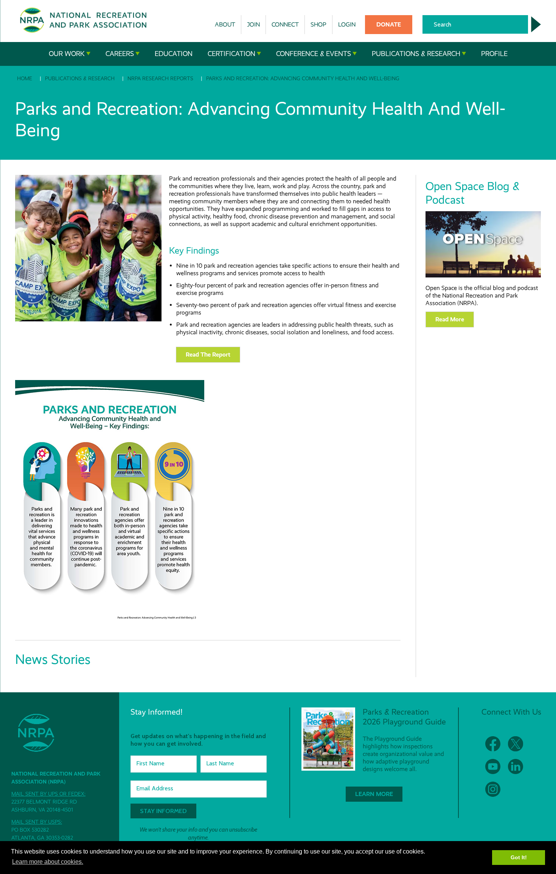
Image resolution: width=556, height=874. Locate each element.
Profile (494, 54)
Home (24, 78)
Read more (449, 319)
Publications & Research (416, 54)
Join (253, 24)
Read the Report (208, 354)
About (225, 24)
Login (347, 24)
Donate (388, 24)
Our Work (67, 54)
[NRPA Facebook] (492, 743)
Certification (231, 54)
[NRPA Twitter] (515, 743)
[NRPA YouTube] (492, 766)
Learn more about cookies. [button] (47, 861)
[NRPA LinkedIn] (515, 766)
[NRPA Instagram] (492, 789)
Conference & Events (313, 54)
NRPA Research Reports (160, 78)
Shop (318, 24)
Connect (285, 24)
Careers (120, 54)
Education (174, 54)
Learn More (374, 794)
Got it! (519, 857)
